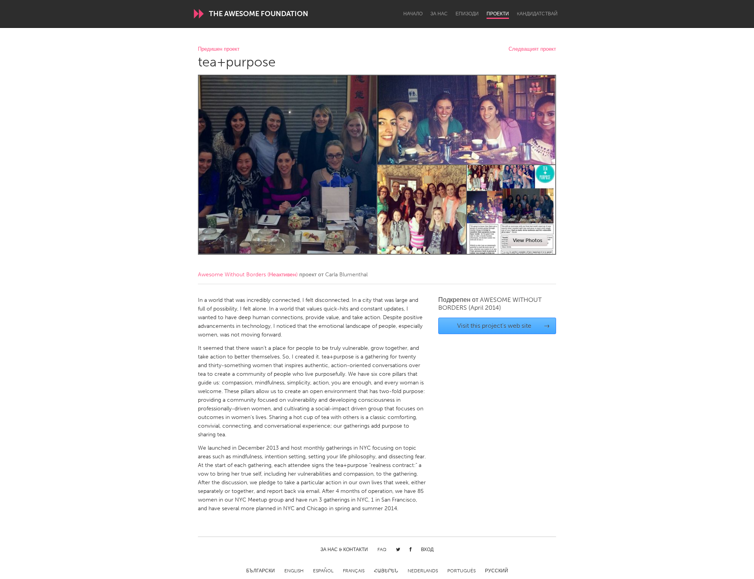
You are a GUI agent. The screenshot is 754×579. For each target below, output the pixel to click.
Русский (496, 570)
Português (461, 570)
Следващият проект (532, 49)
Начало (413, 14)
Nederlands (423, 570)
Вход (427, 549)
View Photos (527, 240)
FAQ (381, 549)
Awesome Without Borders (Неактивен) (248, 274)
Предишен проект (219, 49)
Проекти (498, 14)
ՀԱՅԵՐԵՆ (386, 570)
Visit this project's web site (503, 325)
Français (353, 570)
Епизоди (467, 14)
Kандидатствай (537, 14)
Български (260, 570)
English (294, 570)
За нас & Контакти (344, 549)
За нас (439, 14)
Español (323, 570)
